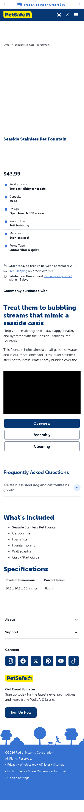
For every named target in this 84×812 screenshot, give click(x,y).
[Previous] (4, 4)
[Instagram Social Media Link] (10, 661)
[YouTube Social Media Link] (61, 661)
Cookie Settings (18, 778)
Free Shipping (18, 271)
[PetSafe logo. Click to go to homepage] (17, 14)
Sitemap (58, 764)
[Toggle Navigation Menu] (76, 14)
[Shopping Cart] (59, 14)
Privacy (12, 764)
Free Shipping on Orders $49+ (45, 5)
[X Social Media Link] (36, 661)
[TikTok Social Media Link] (73, 661)
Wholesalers (28, 764)
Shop (6, 44)
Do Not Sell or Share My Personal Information (38, 771)
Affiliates (44, 764)
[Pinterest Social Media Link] (48, 661)
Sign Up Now (20, 712)
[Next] (79, 4)
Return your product (58, 276)
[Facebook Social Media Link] (23, 661)
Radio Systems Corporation (34, 752)
